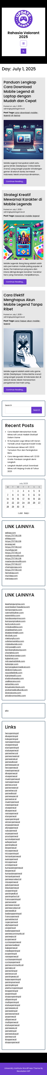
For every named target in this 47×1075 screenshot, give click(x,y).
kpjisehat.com (11, 658)
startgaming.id (12, 747)
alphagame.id (11, 925)
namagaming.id (12, 741)
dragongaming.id (13, 996)
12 (34, 494)
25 (29, 502)
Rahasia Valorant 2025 (23, 34)
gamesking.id (11, 1010)
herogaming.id (12, 733)
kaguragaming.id (13, 979)
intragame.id (11, 862)
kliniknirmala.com (13, 669)
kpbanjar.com (11, 664)
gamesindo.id (11, 759)
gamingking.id (11, 985)
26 (34, 502)
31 (23, 506)
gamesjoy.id (10, 936)
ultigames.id (10, 1019)
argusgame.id (11, 833)
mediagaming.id (12, 950)
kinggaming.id (11, 990)
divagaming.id (11, 736)
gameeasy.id (11, 1028)
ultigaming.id (11, 999)
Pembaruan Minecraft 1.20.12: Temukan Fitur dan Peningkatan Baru (22, 450)
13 (39, 494)
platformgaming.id (14, 988)
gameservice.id (12, 905)
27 (39, 502)
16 (18, 498)
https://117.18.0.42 (13, 547)
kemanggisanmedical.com (17, 667)
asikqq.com (10, 532)
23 (18, 502)
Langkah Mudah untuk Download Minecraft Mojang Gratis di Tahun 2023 (23, 468)
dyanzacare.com (13, 692)
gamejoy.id (10, 968)
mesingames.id (12, 770)
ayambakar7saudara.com (17, 607)
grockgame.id (11, 836)
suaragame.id (11, 859)
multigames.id (11, 1022)
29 (13, 506)
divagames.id (11, 773)
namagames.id (12, 782)
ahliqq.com (10, 538)
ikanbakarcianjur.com (15, 655)
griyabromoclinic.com (15, 695)
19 (34, 498)
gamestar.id (10, 799)
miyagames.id (11, 882)
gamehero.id (11, 790)
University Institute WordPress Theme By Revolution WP (23, 1069)
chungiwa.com (12, 652)
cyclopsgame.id (12, 962)
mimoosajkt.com (13, 647)
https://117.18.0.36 (13, 535)
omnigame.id (11, 865)
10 (23, 494)
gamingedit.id (11, 893)
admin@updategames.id (14, 109)
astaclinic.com (12, 684)
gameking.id (10, 1030)
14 (8, 498)
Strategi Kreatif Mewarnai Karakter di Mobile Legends (23, 199)
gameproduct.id (12, 907)
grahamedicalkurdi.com (16, 689)
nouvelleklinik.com (13, 672)
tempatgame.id (12, 876)
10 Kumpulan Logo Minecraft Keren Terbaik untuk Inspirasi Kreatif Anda (24, 442)
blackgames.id (12, 887)
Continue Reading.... (15, 181)
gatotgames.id (12, 885)
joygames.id (10, 939)
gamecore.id (11, 784)
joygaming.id (11, 953)
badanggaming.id (13, 913)
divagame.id (10, 810)
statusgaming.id (12, 1005)
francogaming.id (12, 899)
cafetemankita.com (14, 641)
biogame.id (10, 870)
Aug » (26, 513)
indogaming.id (11, 739)
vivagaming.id (11, 744)
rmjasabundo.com (13, 644)
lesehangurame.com (15, 604)
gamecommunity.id (14, 965)
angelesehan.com (13, 629)
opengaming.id (12, 819)
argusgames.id (12, 824)
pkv (7, 710)
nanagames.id (11, 956)
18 (29, 498)
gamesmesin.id (12, 756)
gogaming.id (11, 993)
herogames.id (11, 767)
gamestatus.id (11, 1033)
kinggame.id (10, 1039)
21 (8, 502)
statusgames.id (12, 1025)
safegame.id (11, 842)
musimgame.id (12, 802)
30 (18, 506)
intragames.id (11, 850)
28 (8, 506)
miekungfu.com (12, 638)
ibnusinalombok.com (15, 687)
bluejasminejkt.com (14, 632)
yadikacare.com (12, 681)
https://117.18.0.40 (13, 570)
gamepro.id (10, 1036)
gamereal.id (10, 902)
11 (28, 494)
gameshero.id (11, 753)
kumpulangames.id (14, 867)
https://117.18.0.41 (13, 552)
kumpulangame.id (13, 873)
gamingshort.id (12, 896)
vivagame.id (10, 807)
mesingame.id (11, 804)
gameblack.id (11, 919)
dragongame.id (12, 1042)
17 (23, 498)
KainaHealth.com (13, 675)
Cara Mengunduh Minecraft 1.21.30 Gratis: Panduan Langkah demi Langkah (23, 459)
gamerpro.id (11, 973)
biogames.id (10, 847)
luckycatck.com (12, 624)
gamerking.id (11, 970)
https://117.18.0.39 (13, 541)
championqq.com (13, 567)
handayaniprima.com (15, 618)
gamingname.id (12, 982)
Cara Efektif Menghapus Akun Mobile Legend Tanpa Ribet (23, 302)
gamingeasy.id (12, 976)
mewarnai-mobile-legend (27, 215)
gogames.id (10, 1016)
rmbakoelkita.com (14, 627)
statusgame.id (11, 750)
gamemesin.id (11, 787)
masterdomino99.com (15, 561)
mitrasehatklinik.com (15, 661)
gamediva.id (10, 793)
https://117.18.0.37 (13, 564)
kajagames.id (11, 947)
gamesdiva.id (11, 761)
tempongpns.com (13, 609)
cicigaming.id (11, 890)
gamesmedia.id (12, 945)
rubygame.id (11, 830)
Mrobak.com (11, 635)
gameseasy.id (11, 1008)
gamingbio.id (11, 844)
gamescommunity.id (14, 933)
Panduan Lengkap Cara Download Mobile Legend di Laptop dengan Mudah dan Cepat (20, 91)
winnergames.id (12, 822)
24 (23, 502)
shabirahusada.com (14, 678)
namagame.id (11, 813)
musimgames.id (12, 779)
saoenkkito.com (12, 615)
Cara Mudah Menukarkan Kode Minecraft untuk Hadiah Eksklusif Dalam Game (22, 434)
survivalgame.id (12, 839)
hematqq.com (12, 572)
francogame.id (12, 916)
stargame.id (10, 816)
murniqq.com (11, 575)
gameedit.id (10, 910)
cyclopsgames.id (13, 942)
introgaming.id (12, 853)
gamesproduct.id (13, 879)
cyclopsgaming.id (13, 959)
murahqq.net (11, 550)
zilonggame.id (11, 827)
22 (13, 502)
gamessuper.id (12, 764)
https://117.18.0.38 (13, 558)
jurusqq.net (10, 544)
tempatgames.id (13, 856)
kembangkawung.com (15, 649)
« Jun (20, 513)
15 (13, 498)
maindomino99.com (14, 555)
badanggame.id (12, 930)
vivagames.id (11, 776)
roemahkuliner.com (14, 612)
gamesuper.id (11, 796)
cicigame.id (10, 927)
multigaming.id (12, 1002)
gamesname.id (12, 1013)
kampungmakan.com (15, 621)
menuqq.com (11, 578)
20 (39, 498)
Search (8, 405)
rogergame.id (11, 922)
